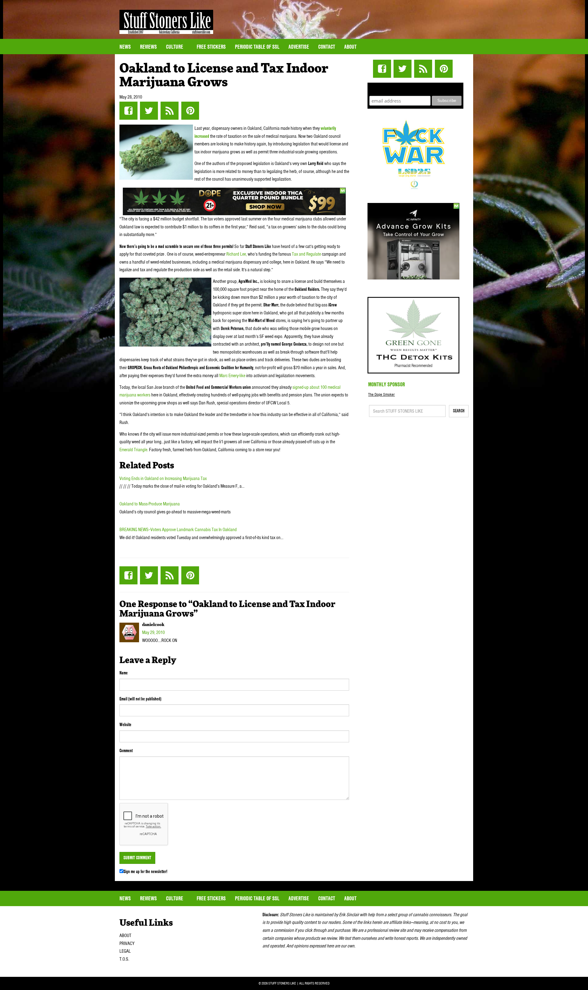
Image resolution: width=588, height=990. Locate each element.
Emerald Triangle (133, 450)
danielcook (153, 625)
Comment (126, 751)
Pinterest (190, 111)
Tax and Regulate (306, 254)
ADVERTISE (298, 47)
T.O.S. (124, 959)
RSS (169, 111)
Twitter (149, 111)
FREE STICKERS (211, 47)
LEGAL (125, 951)
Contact (326, 47)
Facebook (128, 111)
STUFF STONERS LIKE (166, 22)
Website (125, 725)
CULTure (175, 47)
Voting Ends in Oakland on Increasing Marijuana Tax (163, 478)
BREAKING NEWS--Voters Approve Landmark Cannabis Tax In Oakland (178, 530)
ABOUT (125, 935)
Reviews (148, 47)
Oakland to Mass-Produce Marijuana (149, 504)
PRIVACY (126, 943)
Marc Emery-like (232, 376)
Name (123, 673)
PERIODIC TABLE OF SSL (257, 47)
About (350, 47)
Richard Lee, (236, 254)
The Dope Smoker (381, 394)
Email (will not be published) (140, 699)
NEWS (125, 47)
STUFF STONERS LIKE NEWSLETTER (416, 88)
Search (459, 411)
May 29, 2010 (153, 632)
